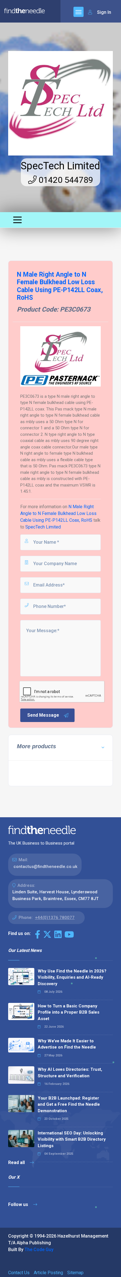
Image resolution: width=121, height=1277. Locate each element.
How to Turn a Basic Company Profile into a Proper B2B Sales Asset (68, 1012)
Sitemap (75, 1272)
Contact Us (19, 1272)
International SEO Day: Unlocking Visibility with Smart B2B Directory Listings (72, 1139)
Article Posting (48, 1272)
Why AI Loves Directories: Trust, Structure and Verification (70, 1072)
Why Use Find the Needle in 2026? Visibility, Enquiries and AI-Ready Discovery (72, 977)
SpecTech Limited (60, 166)
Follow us (18, 1204)
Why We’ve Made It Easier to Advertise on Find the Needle (67, 1044)
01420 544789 (65, 180)
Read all (17, 1162)
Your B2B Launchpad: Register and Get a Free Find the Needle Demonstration (69, 1104)
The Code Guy (38, 1249)
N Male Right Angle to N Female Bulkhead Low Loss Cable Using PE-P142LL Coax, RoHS (58, 513)
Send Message (43, 715)
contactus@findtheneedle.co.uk (45, 866)
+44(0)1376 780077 (55, 917)
